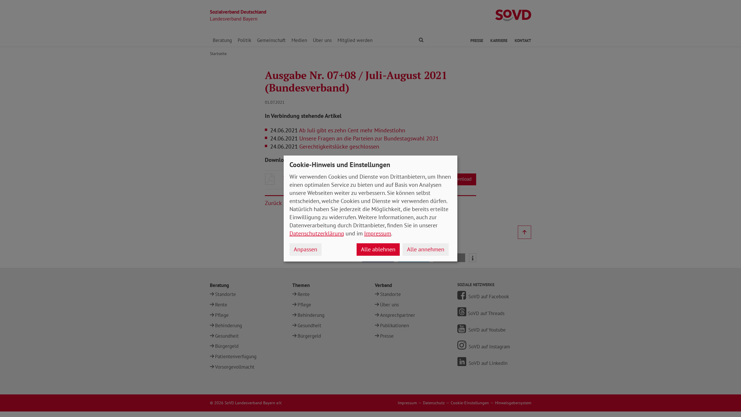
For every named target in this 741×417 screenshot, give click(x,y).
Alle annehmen (425, 249)
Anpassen (305, 249)
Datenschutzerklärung (316, 233)
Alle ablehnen (378, 249)
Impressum (377, 233)
